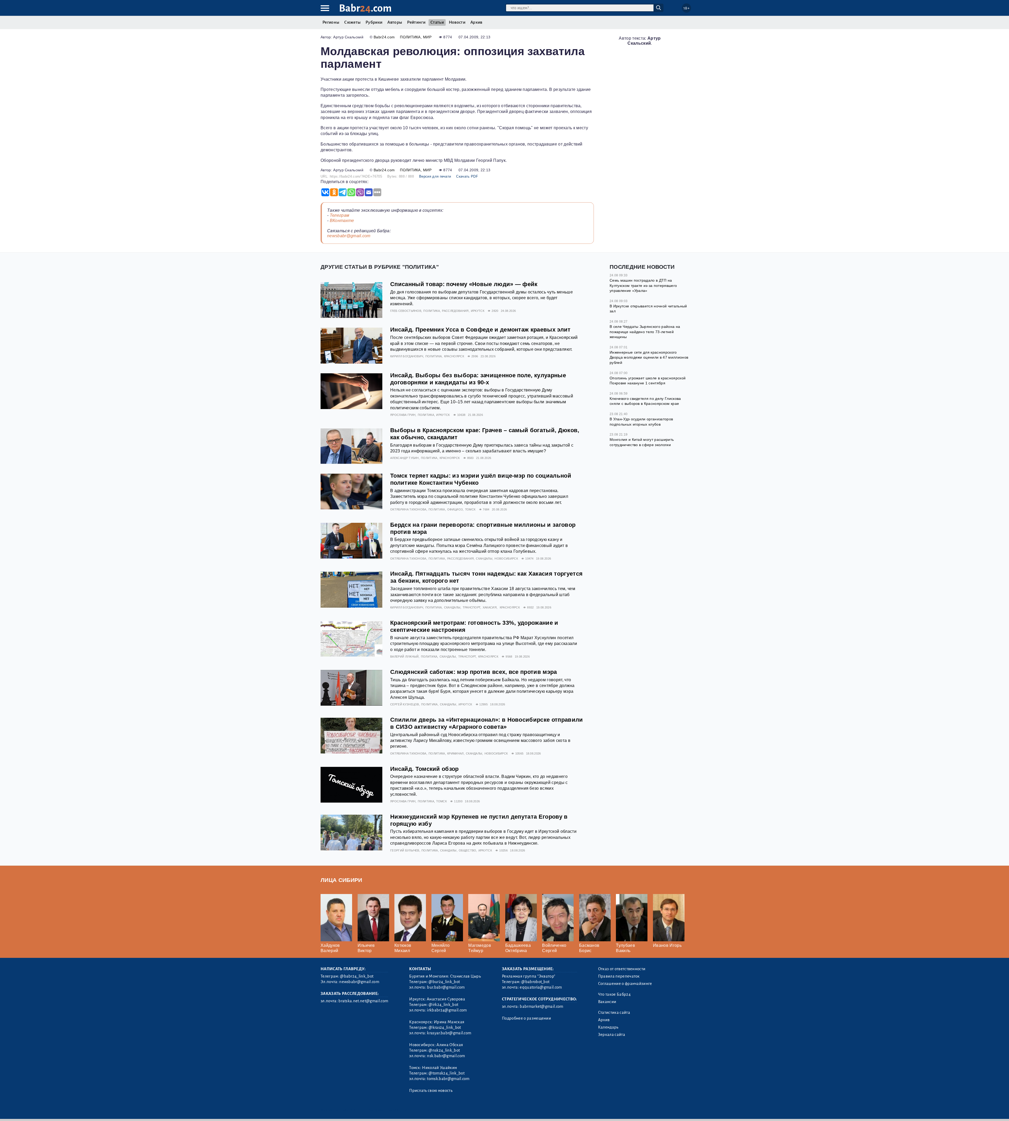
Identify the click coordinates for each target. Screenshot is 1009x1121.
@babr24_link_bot (356, 976)
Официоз (455, 509)
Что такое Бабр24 (614, 994)
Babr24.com (384, 37)
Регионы (330, 22)
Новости (457, 22)
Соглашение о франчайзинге (625, 983)
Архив (476, 22)
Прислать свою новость (430, 1090)
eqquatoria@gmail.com (541, 987)
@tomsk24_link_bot (446, 1073)
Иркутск (477, 310)
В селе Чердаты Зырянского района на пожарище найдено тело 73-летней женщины (645, 331)
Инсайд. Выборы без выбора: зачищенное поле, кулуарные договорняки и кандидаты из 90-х (478, 379)
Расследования (455, 310)
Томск (470, 509)
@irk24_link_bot (443, 1005)
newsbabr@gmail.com (348, 236)
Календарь (608, 1027)
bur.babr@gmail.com (446, 987)
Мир (427, 37)
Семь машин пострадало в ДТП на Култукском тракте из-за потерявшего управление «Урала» (643, 285)
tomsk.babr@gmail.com (448, 1079)
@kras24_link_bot (445, 1027)
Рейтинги (416, 22)
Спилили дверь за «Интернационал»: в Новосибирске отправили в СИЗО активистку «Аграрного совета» (486, 723)
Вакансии (607, 1002)
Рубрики (373, 22)
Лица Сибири (341, 880)
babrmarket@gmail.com (541, 1006)
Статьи (437, 22)
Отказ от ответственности (622, 969)
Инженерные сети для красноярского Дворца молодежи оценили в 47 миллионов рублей (649, 357)
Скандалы (484, 558)
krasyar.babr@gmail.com (449, 1033)
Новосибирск (506, 558)
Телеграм (339, 215)
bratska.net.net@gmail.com (363, 1001)
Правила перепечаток (619, 976)
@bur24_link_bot (444, 982)
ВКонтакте (342, 220)
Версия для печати (435, 176)
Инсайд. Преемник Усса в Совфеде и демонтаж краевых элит (480, 329)
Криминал (455, 753)
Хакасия (490, 607)
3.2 (352, 1110)
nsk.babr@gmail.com (446, 1056)
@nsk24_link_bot (444, 1050)
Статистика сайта (614, 1012)
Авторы (394, 22)
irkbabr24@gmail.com (447, 1010)
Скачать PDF (467, 176)
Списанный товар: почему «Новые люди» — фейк (464, 284)
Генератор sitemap (440, 1110)
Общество (467, 850)
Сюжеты (352, 22)
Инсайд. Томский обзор (424, 769)
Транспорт (472, 607)
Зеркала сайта (611, 1034)
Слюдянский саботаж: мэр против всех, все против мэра (473, 672)
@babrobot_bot (535, 982)
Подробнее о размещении (526, 1018)
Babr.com (365, 8)
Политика (410, 37)
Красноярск (454, 356)
